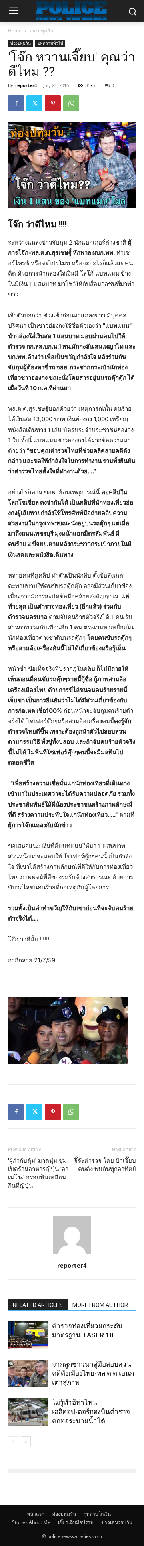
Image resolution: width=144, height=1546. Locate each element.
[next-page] (26, 1441)
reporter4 (26, 85)
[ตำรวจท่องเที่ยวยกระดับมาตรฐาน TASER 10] (28, 1335)
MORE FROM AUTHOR (100, 1305)
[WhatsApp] (71, 103)
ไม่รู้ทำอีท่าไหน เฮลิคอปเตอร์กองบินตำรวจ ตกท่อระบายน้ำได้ (91, 1411)
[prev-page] (13, 1441)
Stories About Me (31, 1522)
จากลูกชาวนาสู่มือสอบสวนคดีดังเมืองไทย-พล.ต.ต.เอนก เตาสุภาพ (93, 1373)
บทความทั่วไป (50, 43)
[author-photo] (72, 1254)
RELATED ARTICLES (38, 1305)
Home (15, 30)
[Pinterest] (53, 103)
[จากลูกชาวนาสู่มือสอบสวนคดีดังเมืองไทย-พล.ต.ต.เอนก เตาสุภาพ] (28, 1373)
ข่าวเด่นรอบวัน (116, 1522)
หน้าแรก (35, 1514)
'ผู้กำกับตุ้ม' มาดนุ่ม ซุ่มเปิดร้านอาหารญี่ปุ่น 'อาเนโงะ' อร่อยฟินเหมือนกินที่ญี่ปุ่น (38, 1173)
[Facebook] (16, 103)
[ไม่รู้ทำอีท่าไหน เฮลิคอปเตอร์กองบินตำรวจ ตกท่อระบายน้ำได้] (28, 1412)
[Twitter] (34, 103)
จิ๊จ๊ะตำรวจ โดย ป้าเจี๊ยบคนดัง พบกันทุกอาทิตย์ (105, 1165)
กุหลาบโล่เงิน (97, 1514)
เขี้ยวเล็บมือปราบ (76, 1522)
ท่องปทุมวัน (41, 30)
